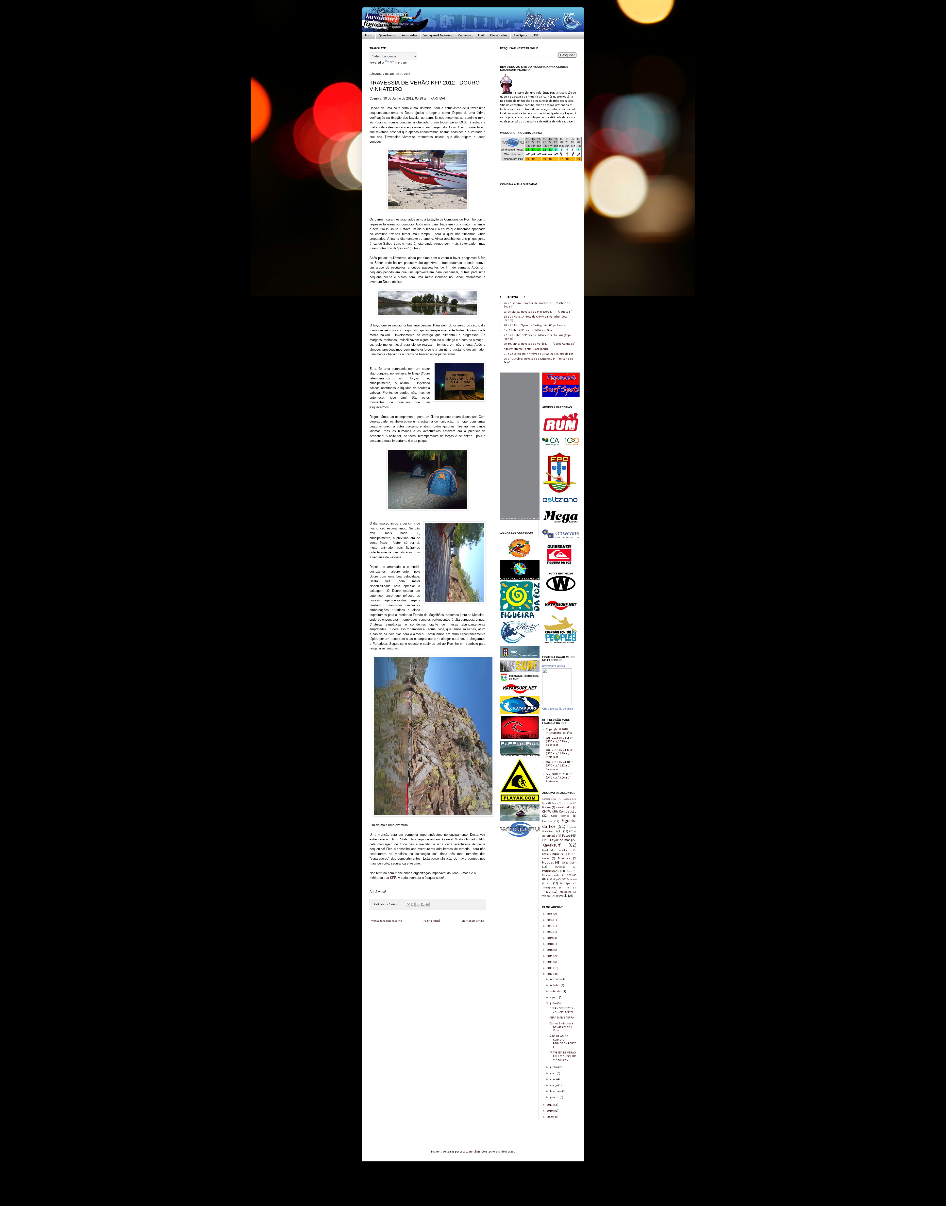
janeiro (555, 1097)
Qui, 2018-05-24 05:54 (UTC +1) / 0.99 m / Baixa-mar (559, 741)
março (554, 1085)
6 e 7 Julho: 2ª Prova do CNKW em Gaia (528, 330)
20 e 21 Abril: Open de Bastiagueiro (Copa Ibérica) (535, 325)
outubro (555, 985)
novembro (556, 979)
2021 (550, 932)
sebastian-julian (470, 1151)
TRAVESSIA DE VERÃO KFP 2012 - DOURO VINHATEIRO (562, 1056)
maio (553, 1073)
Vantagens (565, 892)
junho (554, 1067)
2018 (550, 944)
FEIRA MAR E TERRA (561, 1017)
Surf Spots (566, 883)
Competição (567, 812)
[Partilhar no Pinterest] (427, 904)
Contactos (465, 35)
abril (553, 1079)
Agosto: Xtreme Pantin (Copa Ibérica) (527, 349)
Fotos (566, 836)
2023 (550, 926)
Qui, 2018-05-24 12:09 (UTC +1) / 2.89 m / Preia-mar (559, 754)
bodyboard (567, 803)
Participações (550, 871)
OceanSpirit (569, 862)
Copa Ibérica (560, 816)
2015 (550, 956)
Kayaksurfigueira (552, 854)
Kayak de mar (560, 840)
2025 (550, 914)
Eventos (547, 821)
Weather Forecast (510, 518)
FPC (544, 840)
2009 (550, 1117)
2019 (550, 938)
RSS (536, 35)
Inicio (368, 35)
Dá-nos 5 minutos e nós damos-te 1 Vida (561, 1027)
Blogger (509, 1151)
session (571, 875)
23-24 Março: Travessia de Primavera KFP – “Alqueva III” (538, 311)
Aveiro (555, 803)
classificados (564, 807)
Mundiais (564, 858)
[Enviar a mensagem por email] (408, 904)
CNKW (546, 812)
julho (553, 1003)
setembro (556, 991)
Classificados (498, 35)
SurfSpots (520, 35)
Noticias (548, 863)
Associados (409, 35)
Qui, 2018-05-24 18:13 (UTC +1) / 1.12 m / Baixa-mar (559, 766)
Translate (401, 62)
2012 (550, 974)
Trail (481, 35)
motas (545, 858)
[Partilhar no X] (417, 904)
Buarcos (546, 807)
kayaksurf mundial (555, 850)
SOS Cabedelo (569, 879)
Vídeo (546, 896)
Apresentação (549, 799)
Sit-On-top (551, 879)
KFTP (570, 854)
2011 (550, 1105)
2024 (550, 920)
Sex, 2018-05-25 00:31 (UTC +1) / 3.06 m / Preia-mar (559, 778)
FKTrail (572, 832)
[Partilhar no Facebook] (422, 904)
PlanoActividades (551, 875)
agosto (554, 997)
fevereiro (556, 1091)
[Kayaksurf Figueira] (557, 704)
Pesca (569, 871)
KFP (393, 878)
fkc (560, 831)
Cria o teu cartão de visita (557, 708)
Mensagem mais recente (386, 920)
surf (549, 883)
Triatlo (546, 891)
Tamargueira (549, 887)
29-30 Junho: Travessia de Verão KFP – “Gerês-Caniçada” (539, 343)
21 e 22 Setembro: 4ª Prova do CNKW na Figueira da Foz (538, 354)
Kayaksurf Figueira (553, 665)
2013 (550, 968)
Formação (551, 835)
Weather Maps (531, 518)
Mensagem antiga (472, 920)
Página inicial (431, 920)
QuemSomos (387, 35)
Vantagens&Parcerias (437, 35)
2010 (550, 1110)
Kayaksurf (551, 845)
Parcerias (560, 867)
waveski (561, 896)
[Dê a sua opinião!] (413, 904)
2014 (550, 962)
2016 (550, 950)
